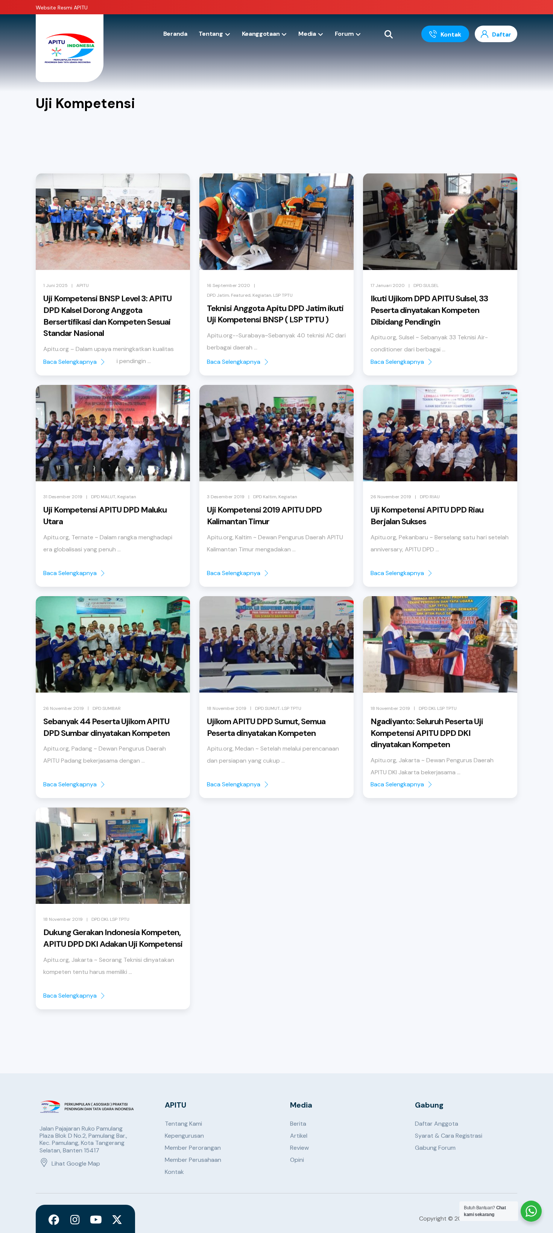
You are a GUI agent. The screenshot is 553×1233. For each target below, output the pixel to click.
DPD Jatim (218, 295)
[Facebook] (53, 1219)
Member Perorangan (193, 1148)
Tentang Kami (183, 1124)
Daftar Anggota (436, 1124)
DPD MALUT (103, 497)
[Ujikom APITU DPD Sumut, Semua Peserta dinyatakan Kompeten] (276, 644)
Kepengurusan (184, 1136)
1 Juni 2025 (55, 285)
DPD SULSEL (426, 285)
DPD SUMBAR (107, 708)
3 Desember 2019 (226, 497)
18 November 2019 (226, 708)
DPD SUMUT (267, 708)
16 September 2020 (228, 285)
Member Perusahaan (193, 1160)
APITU (82, 285)
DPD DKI (427, 708)
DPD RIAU (430, 497)
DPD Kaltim (264, 497)
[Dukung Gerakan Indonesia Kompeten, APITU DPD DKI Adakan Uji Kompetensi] (113, 855)
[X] (117, 1219)
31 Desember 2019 (62, 497)
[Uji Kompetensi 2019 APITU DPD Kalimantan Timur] (276, 433)
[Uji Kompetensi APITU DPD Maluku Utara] (113, 433)
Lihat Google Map (76, 1163)
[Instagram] (74, 1219)
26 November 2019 (391, 497)
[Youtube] (95, 1219)
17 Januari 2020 (388, 285)
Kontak (174, 1172)
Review (299, 1148)
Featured (241, 295)
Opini (297, 1160)
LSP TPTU (283, 295)
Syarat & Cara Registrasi (448, 1136)
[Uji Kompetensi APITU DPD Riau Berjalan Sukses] (440, 433)
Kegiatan (261, 295)
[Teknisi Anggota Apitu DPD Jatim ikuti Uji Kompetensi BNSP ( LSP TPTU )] (276, 221)
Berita (298, 1124)
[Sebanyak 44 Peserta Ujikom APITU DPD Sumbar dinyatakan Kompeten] (113, 644)
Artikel (298, 1136)
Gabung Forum (435, 1148)
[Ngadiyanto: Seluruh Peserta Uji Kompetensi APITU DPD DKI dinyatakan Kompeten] (440, 644)
